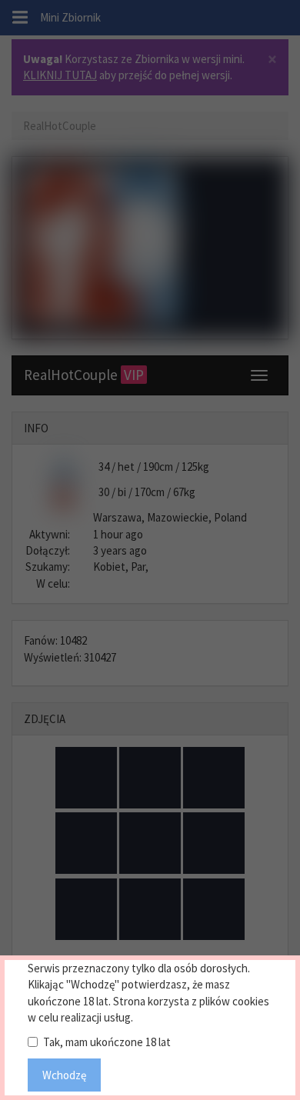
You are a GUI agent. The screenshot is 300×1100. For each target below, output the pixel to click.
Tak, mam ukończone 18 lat (107, 1042)
